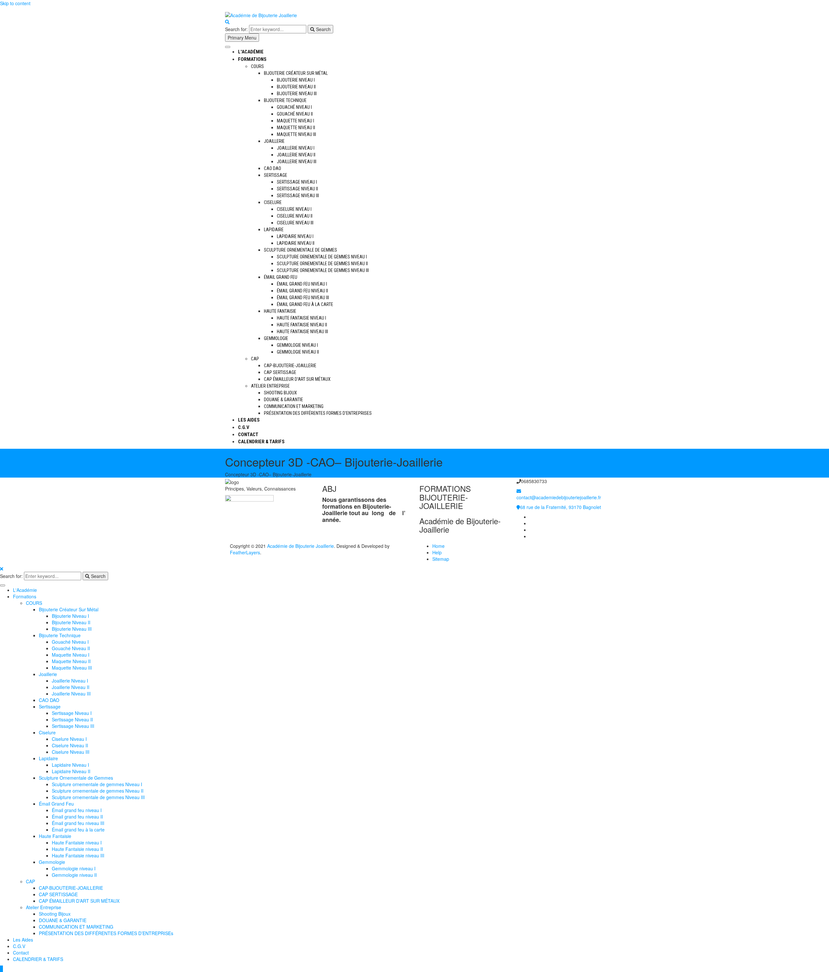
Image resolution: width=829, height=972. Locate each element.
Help (437, 552)
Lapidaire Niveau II (295, 243)
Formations (252, 59)
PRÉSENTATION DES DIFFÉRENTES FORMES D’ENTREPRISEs (318, 413)
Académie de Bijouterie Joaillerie (300, 546)
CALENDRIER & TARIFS (261, 442)
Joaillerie (274, 141)
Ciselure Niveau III (295, 222)
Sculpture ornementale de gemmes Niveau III (323, 270)
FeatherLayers (245, 552)
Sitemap (440, 559)
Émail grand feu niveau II (302, 290)
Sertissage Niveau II (297, 188)
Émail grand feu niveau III (303, 297)
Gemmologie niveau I (297, 345)
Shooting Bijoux (280, 392)
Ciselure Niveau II (294, 216)
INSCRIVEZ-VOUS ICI (503, 13)
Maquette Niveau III (296, 134)
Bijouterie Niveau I (296, 80)
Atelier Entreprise (270, 386)
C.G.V (243, 427)
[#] (531, 529)
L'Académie (251, 52)
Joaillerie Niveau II (296, 154)
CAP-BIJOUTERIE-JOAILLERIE (290, 365)
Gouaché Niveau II (295, 114)
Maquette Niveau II (296, 127)
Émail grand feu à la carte (305, 304)
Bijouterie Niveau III (297, 93)
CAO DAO (272, 168)
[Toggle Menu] (227, 47)
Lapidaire (274, 229)
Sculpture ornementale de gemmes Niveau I (322, 256)
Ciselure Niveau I (294, 209)
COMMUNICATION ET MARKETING (294, 406)
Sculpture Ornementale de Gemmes (300, 250)
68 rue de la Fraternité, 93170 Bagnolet (560, 507)
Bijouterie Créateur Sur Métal (296, 73)
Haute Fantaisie (280, 311)
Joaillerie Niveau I (295, 148)
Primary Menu (242, 37)
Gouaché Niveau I (294, 107)
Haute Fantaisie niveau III (302, 331)
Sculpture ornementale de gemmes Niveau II (322, 263)
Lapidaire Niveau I (295, 236)
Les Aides (249, 420)
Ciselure (273, 202)
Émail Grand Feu (280, 277)
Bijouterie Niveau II (296, 86)
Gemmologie (276, 338)
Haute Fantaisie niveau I (301, 318)
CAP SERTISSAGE (280, 372)
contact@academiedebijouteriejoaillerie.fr (559, 497)
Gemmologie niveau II (298, 352)
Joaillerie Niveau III (296, 161)
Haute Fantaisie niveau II (302, 324)
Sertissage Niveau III (298, 195)
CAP (255, 358)
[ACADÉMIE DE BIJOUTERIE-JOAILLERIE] (531, 517)
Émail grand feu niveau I (302, 284)
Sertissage (275, 175)
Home (438, 546)
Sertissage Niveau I (297, 182)
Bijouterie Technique (285, 100)
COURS (257, 66)
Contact (248, 434)
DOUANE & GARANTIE (283, 399)
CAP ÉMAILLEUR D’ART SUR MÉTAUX (297, 379)
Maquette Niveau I (295, 120)
